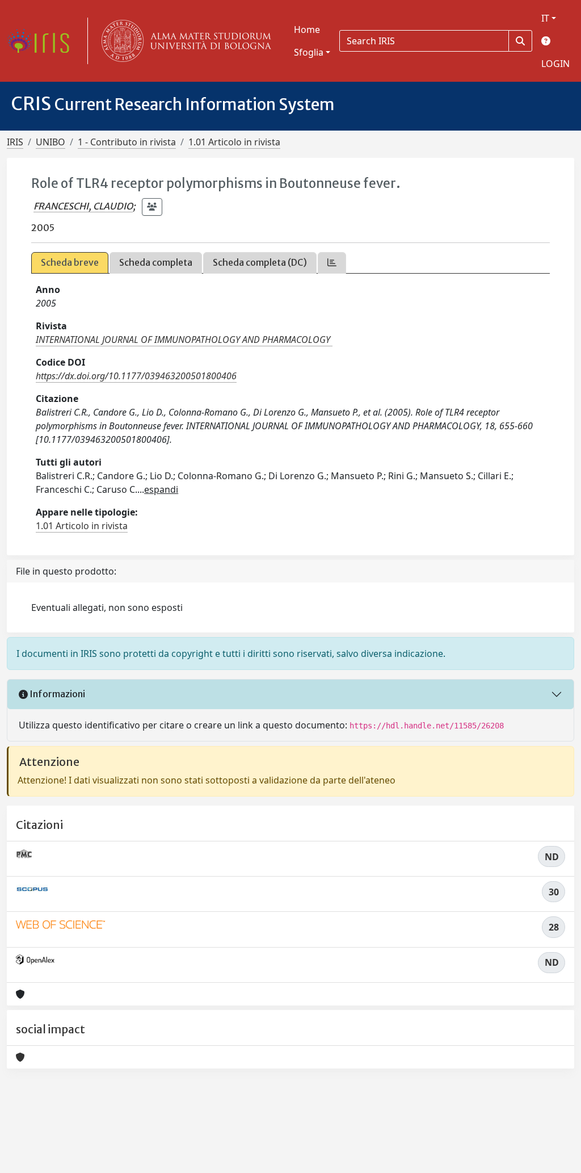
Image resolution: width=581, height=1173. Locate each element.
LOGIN (555, 63)
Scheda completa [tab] (155, 262)
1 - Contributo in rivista (127, 142)
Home (307, 29)
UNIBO (50, 142)
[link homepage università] (183, 41)
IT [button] (545, 18)
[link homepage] (42, 41)
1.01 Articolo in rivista (234, 142)
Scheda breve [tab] (70, 262)
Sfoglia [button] (308, 52)
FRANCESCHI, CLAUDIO (83, 206)
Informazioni (56, 693)
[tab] (332, 262)
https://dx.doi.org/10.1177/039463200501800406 (136, 376)
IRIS (15, 142)
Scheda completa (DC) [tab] (260, 262)
